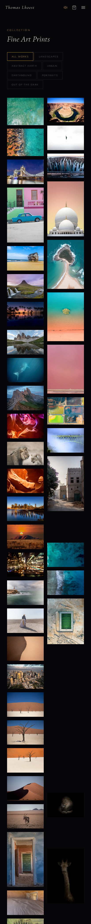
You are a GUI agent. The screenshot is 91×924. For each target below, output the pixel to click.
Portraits (50, 75)
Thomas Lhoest (20, 7)
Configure (25, 122)
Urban (52, 66)
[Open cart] (74, 7)
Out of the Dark (25, 84)
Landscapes (48, 56)
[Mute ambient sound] (66, 7)
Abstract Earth (24, 66)
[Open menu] (83, 7)
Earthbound (22, 75)
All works (20, 56)
